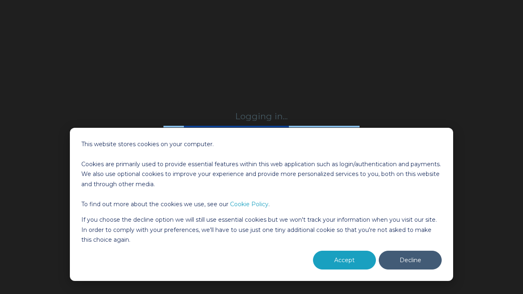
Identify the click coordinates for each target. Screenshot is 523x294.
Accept (344, 260)
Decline (410, 260)
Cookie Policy (249, 204)
